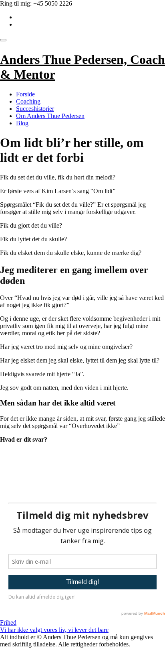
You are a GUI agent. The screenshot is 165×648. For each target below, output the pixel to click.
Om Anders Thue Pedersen (50, 115)
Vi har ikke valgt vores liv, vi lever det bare (54, 629)
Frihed (8, 622)
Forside (25, 94)
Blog (22, 123)
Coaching (28, 101)
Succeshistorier (35, 108)
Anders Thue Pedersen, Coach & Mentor (82, 67)
